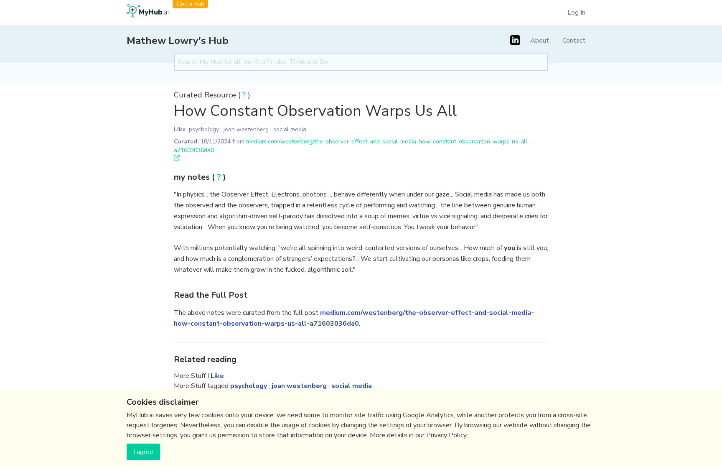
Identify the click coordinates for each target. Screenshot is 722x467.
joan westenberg (246, 129)
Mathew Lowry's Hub (178, 40)
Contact (573, 40)
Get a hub (190, 4)
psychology (204, 129)
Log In (576, 12)
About (539, 40)
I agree (143, 452)
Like (180, 129)
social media (289, 129)
